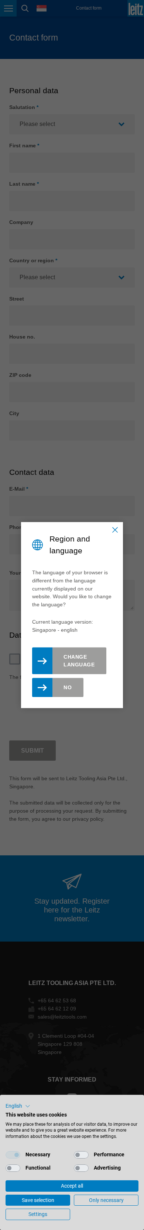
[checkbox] (13, 1155)
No (68, 687)
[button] (18, 1106)
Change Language (79, 660)
